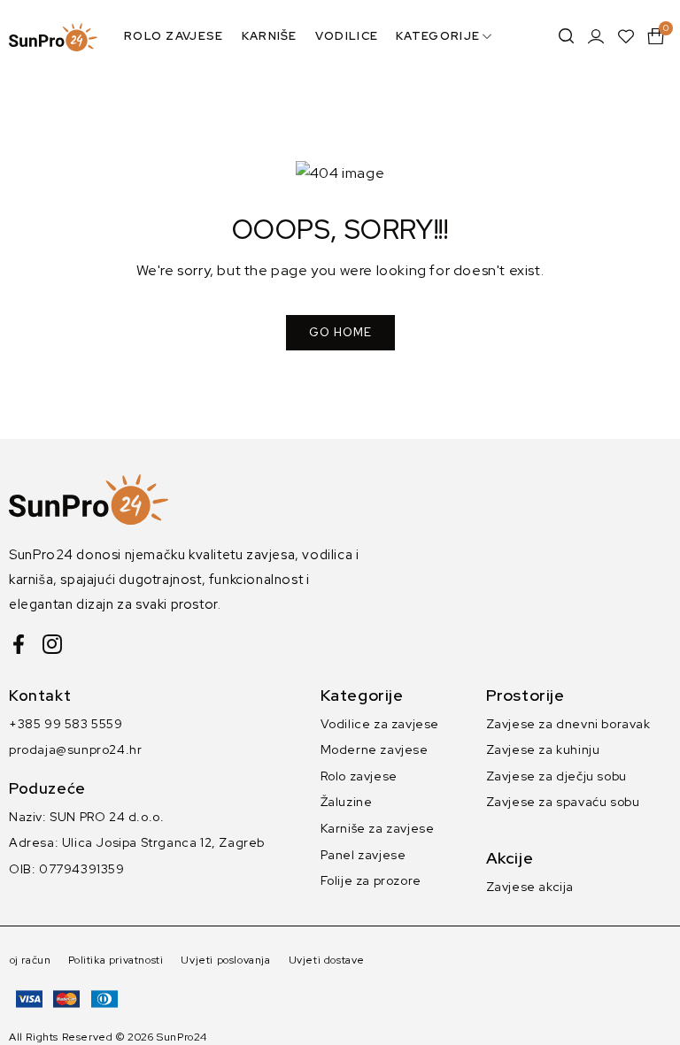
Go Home (340, 332)
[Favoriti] (626, 36)
